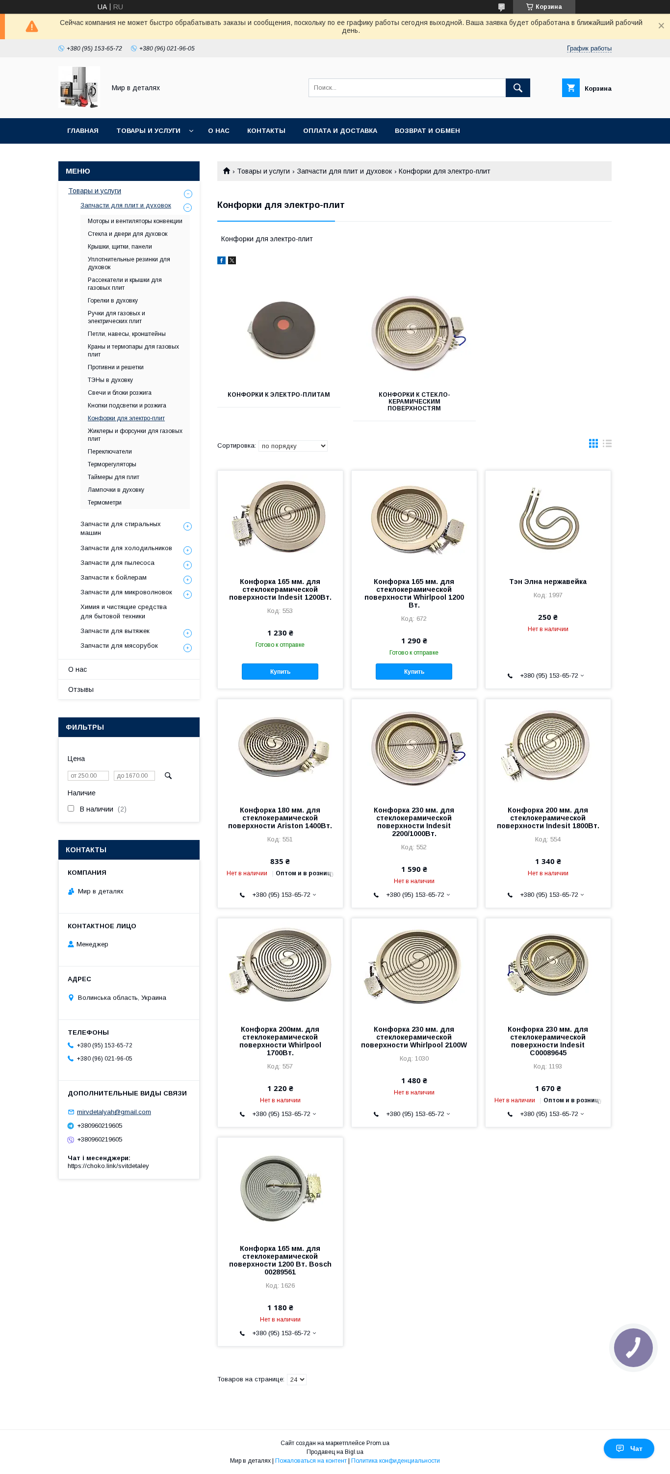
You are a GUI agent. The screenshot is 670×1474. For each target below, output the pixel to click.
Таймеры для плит (113, 477)
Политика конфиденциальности (395, 1460)
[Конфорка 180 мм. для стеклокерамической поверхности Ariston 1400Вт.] (280, 748)
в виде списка (607, 446)
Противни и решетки (116, 367)
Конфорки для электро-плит (126, 418)
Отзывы (81, 689)
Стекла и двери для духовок (127, 233)
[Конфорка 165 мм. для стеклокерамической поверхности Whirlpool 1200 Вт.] (414, 520)
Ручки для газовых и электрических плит (116, 317)
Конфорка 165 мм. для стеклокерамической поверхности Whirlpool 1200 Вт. (414, 593)
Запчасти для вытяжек (115, 631)
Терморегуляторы (112, 464)
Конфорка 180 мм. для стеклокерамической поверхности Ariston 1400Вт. (280, 818)
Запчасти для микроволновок (126, 592)
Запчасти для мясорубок (119, 645)
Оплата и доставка (340, 130)
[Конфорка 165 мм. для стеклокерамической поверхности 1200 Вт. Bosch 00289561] (280, 1187)
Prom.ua (377, 1443)
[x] (232, 262)
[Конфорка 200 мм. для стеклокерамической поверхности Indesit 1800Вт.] (548, 748)
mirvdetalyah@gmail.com (114, 1112)
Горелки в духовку (113, 300)
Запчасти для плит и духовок (344, 171)
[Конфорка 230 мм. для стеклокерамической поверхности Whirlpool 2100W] (414, 967)
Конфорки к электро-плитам (279, 394)
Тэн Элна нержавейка (548, 581)
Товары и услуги (148, 130)
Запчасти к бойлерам (113, 577)
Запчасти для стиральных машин (120, 528)
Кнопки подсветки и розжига (127, 405)
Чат (636, 1448)
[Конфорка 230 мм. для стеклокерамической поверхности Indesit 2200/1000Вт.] (414, 748)
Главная (83, 130)
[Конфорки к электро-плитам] (278, 333)
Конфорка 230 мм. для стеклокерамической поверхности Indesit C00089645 (548, 1041)
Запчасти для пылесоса (117, 562)
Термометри (105, 502)
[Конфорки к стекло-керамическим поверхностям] (414, 333)
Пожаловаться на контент (311, 1460)
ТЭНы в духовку (110, 380)
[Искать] (518, 87)
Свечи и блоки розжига (120, 392)
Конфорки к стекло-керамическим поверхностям (414, 401)
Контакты (266, 130)
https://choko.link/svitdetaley (108, 1165)
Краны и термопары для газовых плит (133, 350)
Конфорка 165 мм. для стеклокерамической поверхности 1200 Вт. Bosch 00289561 (280, 1260)
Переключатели (110, 451)
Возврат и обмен (427, 130)
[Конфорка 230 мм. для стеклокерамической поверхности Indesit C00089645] (548, 967)
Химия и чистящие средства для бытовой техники (123, 611)
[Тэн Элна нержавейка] (548, 520)
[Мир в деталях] (79, 105)
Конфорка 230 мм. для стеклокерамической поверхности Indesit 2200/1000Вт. (414, 822)
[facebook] (221, 262)
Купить (280, 671)
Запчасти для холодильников (126, 548)
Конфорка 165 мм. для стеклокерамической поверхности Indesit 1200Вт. (280, 589)
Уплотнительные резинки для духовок (129, 263)
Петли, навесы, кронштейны (127, 333)
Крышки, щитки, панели (120, 246)
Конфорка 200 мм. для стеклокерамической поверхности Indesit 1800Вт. (548, 818)
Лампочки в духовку (116, 489)
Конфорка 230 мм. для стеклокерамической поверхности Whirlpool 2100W (414, 1037)
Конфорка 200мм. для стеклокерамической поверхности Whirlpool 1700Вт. (280, 1041)
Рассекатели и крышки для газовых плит (125, 284)
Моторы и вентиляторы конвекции (135, 221)
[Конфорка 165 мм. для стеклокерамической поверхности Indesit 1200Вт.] (280, 520)
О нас (219, 130)
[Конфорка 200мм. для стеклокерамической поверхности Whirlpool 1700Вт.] (280, 967)
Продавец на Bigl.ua (335, 1452)
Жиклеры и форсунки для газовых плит (135, 435)
